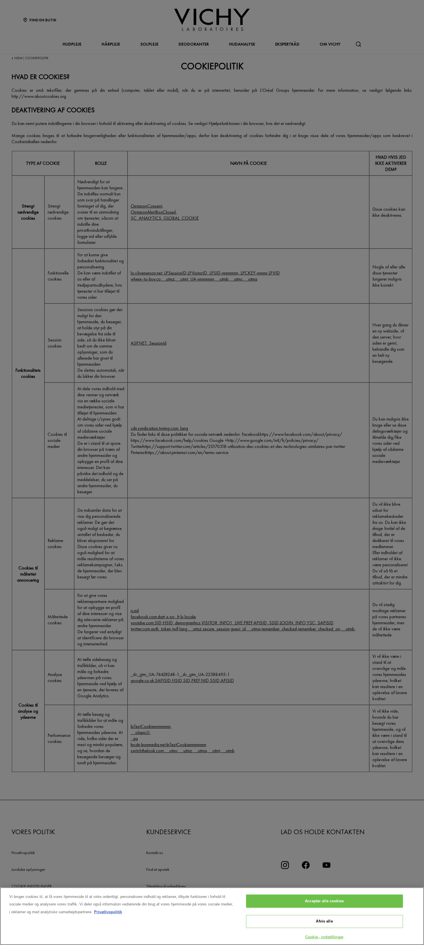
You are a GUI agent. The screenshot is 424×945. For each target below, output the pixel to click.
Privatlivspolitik (108, 912)
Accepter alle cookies (324, 901)
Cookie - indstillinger (324, 937)
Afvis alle (324, 921)
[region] (212, 916)
